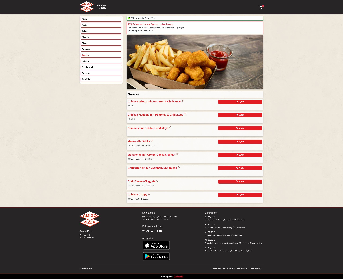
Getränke (86, 79)
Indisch (85, 61)
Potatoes (86, 49)
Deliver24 (178, 276)
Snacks (85, 55)
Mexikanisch (88, 67)
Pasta (84, 25)
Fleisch (85, 37)
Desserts (86, 73)
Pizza (84, 19)
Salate (85, 31)
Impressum (242, 268)
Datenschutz (255, 268)
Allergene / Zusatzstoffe (224, 268)
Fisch (84, 43)
